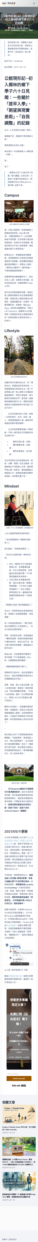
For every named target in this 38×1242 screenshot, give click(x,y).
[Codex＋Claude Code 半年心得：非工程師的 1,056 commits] (19, 1114)
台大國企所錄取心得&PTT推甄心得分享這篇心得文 (18, 840)
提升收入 (7, 30)
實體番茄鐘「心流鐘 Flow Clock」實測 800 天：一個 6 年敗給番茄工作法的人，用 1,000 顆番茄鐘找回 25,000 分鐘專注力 (18, 1162)
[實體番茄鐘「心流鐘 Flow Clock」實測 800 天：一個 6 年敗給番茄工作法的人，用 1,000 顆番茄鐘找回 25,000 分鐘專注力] (19, 1146)
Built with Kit (19, 1085)
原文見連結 (11, 925)
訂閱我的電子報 (15, 976)
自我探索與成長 (15, 30)
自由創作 (23, 30)
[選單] (34, 3)
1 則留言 (30, 30)
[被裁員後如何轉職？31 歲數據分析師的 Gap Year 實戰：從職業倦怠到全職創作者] (19, 1181)
